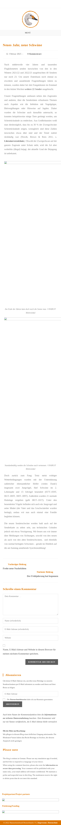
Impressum (42, 823)
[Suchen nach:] (38, 33)
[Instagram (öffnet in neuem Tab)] (32, 3)
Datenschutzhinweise (18, 699)
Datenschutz (53, 823)
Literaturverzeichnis (14, 141)
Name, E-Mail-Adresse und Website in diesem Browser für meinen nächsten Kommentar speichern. (29, 651)
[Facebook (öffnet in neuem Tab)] (29, 3)
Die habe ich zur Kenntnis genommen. (30, 699)
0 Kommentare (34, 54)
